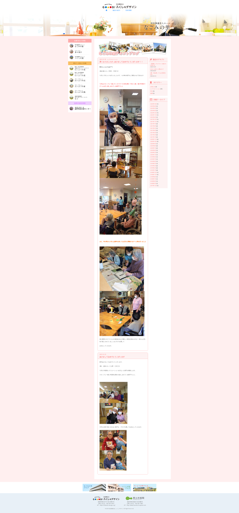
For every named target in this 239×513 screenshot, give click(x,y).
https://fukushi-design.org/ (107, 505)
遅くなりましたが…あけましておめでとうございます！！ (121, 62)
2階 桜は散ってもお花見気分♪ (158, 73)
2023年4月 (153, 110)
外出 (151, 91)
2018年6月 (153, 181)
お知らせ (152, 86)
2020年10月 (153, 141)
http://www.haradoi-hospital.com (136, 505)
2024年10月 (153, 104)
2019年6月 (153, 161)
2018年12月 (153, 172)
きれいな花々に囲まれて (157, 69)
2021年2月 (153, 135)
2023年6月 (153, 106)
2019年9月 (153, 157)
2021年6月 (153, 126)
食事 (151, 93)
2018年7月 (153, 179)
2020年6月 (153, 150)
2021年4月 (153, 130)
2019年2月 (153, 168)
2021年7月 (153, 124)
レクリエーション (155, 89)
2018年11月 (153, 174)
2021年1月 (153, 137)
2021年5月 (153, 128)
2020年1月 (153, 155)
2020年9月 (153, 143)
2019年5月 (153, 163)
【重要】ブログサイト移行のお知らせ (158, 64)
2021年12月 (153, 119)
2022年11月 (153, 115)
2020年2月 (153, 152)
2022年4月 (153, 117)
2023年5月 (153, 108)
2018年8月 (153, 177)
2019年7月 (153, 159)
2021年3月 (153, 132)
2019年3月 (153, 166)
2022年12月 (153, 113)
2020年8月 (153, 146)
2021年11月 (153, 121)
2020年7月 (153, 148)
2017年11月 (153, 185)
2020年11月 (153, 139)
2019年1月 (153, 170)
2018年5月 (153, 183)
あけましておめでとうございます (112, 357)
